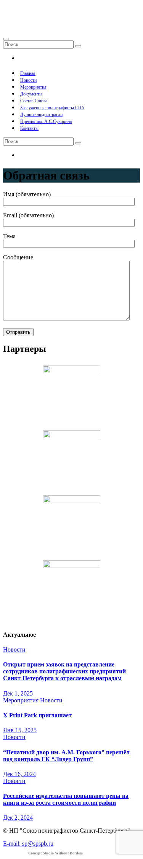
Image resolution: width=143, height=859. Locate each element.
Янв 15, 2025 (20, 730)
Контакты (29, 128)
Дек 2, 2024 (18, 817)
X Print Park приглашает (37, 715)
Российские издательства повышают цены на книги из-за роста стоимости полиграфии (66, 799)
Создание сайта (43, 853)
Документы (31, 94)
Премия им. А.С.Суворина (46, 121)
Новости (28, 80)
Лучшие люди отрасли (41, 114)
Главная (27, 73)
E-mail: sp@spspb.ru (28, 843)
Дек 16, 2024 (19, 774)
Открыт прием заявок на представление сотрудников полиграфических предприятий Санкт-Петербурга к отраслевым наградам (64, 671)
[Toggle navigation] (6, 39)
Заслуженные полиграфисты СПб (52, 107)
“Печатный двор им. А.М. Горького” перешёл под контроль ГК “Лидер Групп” (66, 755)
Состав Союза (33, 101)
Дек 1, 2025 (18, 693)
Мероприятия (33, 87)
